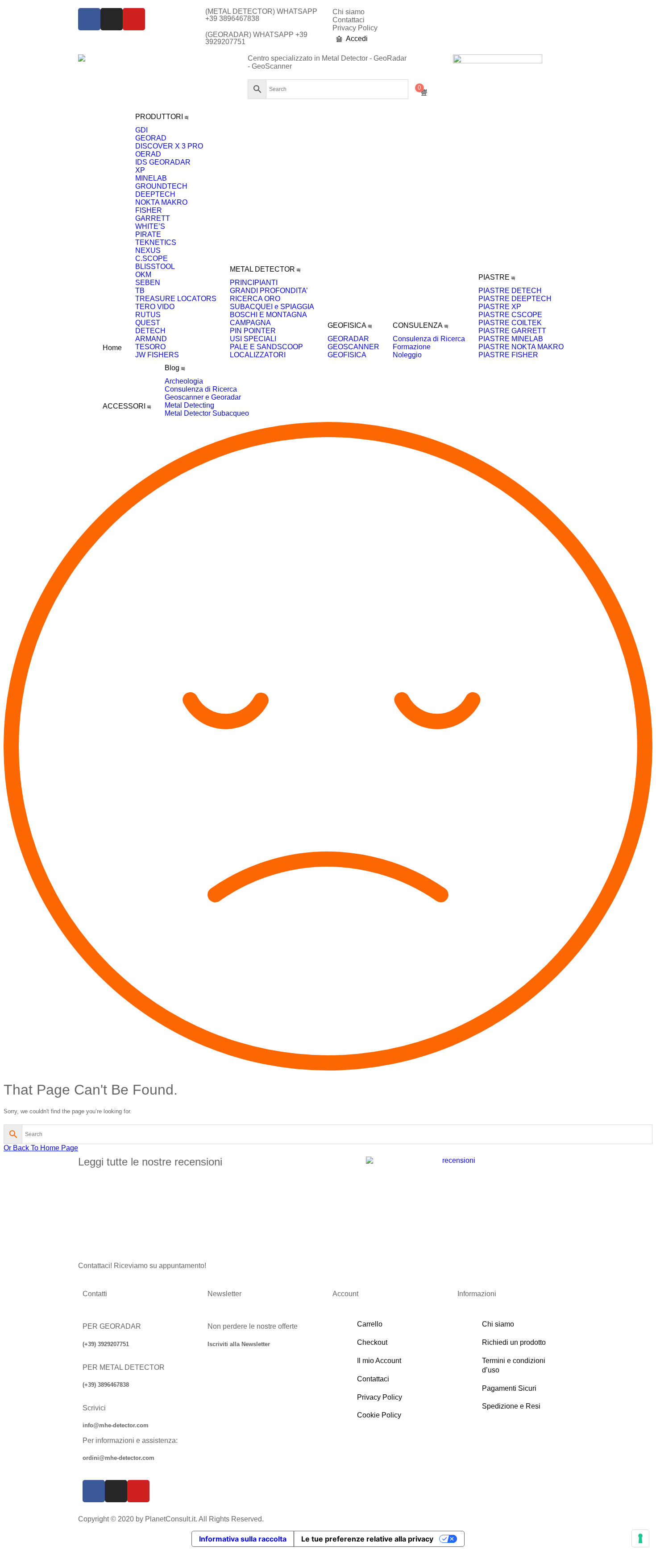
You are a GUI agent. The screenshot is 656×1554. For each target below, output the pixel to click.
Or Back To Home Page (41, 1148)
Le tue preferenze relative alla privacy (367, 1538)
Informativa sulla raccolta (242, 1538)
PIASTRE (494, 277)
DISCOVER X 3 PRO (169, 146)
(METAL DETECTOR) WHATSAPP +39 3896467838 (261, 15)
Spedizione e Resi (511, 1406)
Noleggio (407, 355)
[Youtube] (134, 19)
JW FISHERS (157, 355)
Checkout (372, 1342)
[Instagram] (111, 19)
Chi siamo (348, 12)
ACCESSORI (124, 406)
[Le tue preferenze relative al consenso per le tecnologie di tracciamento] (640, 1538)
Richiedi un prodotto (514, 1342)
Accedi (357, 38)
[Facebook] (89, 19)
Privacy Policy (355, 28)
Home (112, 347)
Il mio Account (379, 1360)
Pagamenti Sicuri (509, 1388)
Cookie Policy (379, 1415)
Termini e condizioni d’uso (513, 1365)
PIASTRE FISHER (508, 355)
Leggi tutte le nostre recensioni (150, 1162)
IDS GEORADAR (163, 162)
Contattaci (348, 20)
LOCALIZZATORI (258, 355)
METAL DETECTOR (262, 269)
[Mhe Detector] (81, 58)
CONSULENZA (418, 325)
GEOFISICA (347, 325)
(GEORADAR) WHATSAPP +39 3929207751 (256, 38)
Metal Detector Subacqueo (207, 413)
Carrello (369, 1324)
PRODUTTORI (159, 116)
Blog (172, 368)
